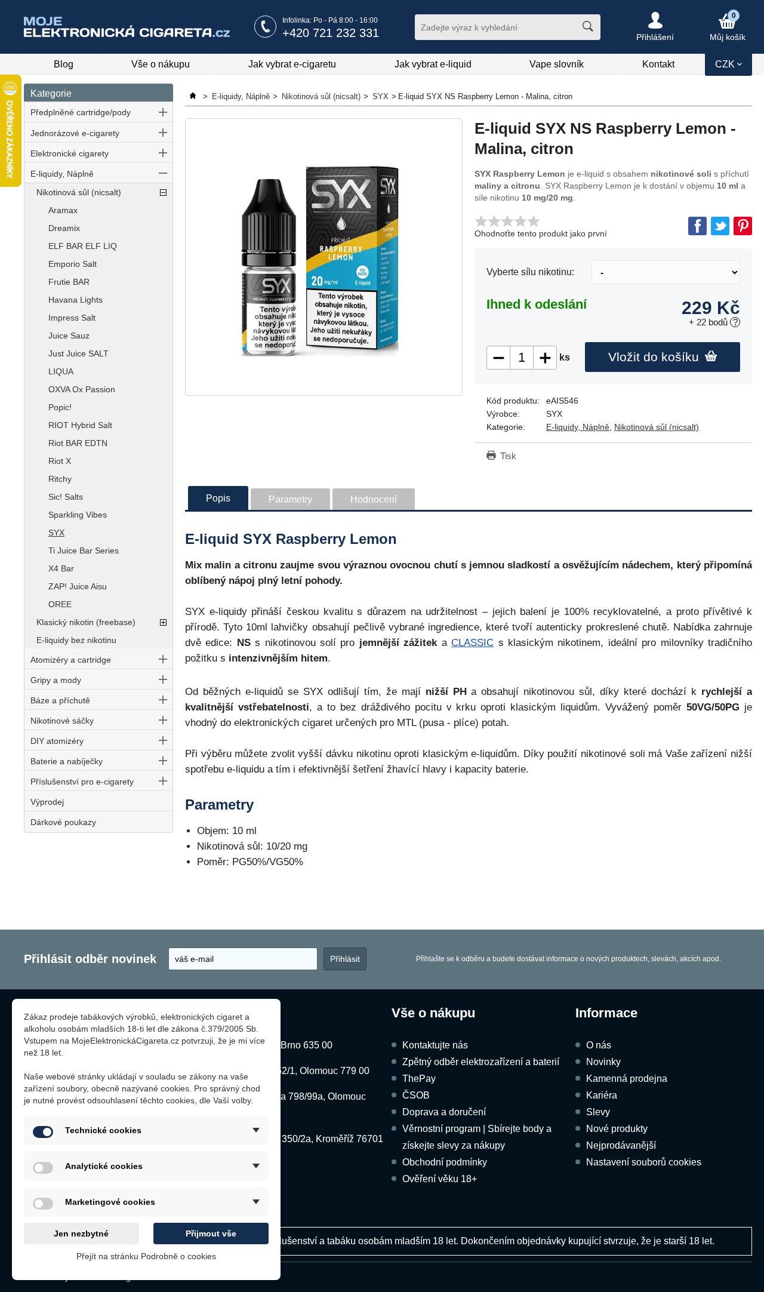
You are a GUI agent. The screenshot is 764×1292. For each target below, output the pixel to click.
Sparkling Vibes (77, 514)
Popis (218, 498)
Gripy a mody (55, 680)
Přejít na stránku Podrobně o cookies (146, 1256)
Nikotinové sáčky (62, 720)
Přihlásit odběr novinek (90, 958)
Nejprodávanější (621, 1145)
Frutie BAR (69, 282)
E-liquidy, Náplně (62, 174)
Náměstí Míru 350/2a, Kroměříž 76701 (303, 1139)
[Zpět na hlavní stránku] (194, 96)
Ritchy (60, 479)
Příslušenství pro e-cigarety (82, 781)
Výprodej (47, 802)
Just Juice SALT (78, 353)
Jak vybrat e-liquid (433, 64)
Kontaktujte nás (435, 1045)
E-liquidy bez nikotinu (76, 640)
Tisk (508, 456)
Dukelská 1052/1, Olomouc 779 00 (296, 1071)
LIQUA (60, 371)
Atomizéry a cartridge (70, 660)
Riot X (59, 461)
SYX (56, 532)
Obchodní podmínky (444, 1162)
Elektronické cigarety (69, 153)
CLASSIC (472, 642)
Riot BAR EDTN (77, 443)
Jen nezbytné (81, 1233)
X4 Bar (61, 568)
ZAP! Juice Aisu (77, 586)
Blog (63, 64)
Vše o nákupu (160, 64)
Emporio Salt (72, 264)
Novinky (603, 1062)
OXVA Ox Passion (81, 389)
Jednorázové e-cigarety (74, 133)
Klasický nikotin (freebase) (85, 622)
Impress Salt (72, 317)
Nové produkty (617, 1129)
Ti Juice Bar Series (83, 550)
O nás (598, 1045)
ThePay (419, 1078)
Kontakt (658, 64)
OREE (60, 604)
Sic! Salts (65, 497)
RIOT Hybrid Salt (80, 425)
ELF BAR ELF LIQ (82, 246)
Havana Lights (75, 299)
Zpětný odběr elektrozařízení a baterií (480, 1062)
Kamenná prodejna (626, 1078)
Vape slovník (556, 64)
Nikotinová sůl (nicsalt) (78, 192)
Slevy (598, 1112)
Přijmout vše (211, 1233)
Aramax (63, 210)
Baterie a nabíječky (66, 761)
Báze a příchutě (60, 700)
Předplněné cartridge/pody (80, 112)
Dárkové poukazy (63, 822)
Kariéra (601, 1095)
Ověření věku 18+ (439, 1179)
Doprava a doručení (444, 1112)
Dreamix (64, 228)
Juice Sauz (69, 335)
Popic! (60, 407)
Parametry (290, 499)
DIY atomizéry (57, 741)
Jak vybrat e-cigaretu (292, 64)
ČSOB (416, 1095)
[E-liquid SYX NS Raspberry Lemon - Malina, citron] (324, 257)
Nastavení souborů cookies (643, 1162)
